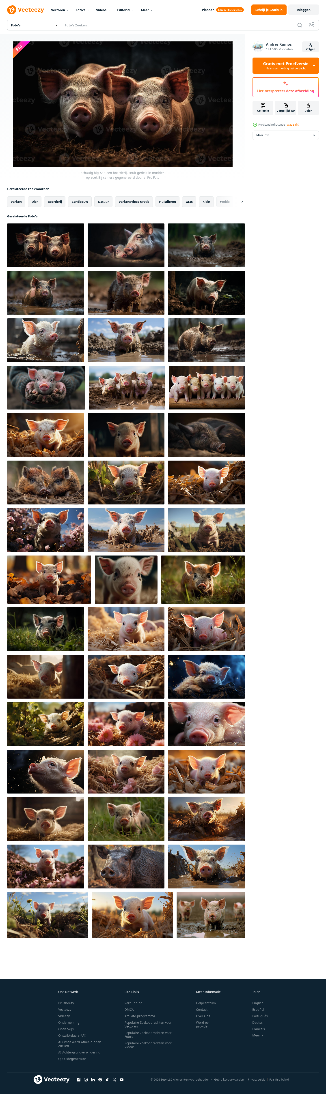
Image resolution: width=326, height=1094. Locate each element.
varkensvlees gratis (134, 201)
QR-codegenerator (72, 1059)
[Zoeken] (299, 25)
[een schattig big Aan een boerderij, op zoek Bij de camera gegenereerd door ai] (206, 482)
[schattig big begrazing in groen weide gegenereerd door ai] (45, 629)
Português (260, 1016)
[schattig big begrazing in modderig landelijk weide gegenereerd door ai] (206, 293)
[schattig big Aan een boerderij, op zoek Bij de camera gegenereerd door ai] (45, 724)
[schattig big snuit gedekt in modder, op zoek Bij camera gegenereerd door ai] (45, 293)
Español (258, 1009)
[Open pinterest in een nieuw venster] (100, 1079)
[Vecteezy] (25, 9)
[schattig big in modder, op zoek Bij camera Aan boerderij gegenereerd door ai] (126, 340)
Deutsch (258, 1022)
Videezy (64, 1016)
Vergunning (133, 1003)
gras (189, 201)
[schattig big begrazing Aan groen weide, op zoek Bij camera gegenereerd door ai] (45, 482)
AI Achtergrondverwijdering (79, 1052)
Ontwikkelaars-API (72, 1035)
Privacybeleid (257, 1079)
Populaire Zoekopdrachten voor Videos (148, 1045)
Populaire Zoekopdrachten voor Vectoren (148, 1024)
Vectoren (58, 10)
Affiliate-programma (140, 1016)
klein (206, 201)
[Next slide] (238, 201)
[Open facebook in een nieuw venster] (78, 1079)
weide (225, 201)
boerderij (55, 201)
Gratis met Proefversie (286, 65)
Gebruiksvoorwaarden (229, 1079)
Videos (101, 10)
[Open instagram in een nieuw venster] (86, 1079)
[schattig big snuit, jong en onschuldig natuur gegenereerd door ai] (126, 580)
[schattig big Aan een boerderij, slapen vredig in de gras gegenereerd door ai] (206, 677)
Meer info (262, 135)
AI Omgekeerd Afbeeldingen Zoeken (79, 1044)
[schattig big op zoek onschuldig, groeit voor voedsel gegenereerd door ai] (126, 435)
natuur (103, 201)
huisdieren (167, 201)
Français (258, 1029)
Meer (145, 10)
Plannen (208, 10)
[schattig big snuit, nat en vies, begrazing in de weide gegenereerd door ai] (45, 340)
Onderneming (69, 1022)
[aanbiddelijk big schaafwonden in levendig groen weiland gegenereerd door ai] (203, 580)
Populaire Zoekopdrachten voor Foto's (148, 1035)
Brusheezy (66, 1003)
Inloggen (304, 10)
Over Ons (203, 1016)
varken (16, 201)
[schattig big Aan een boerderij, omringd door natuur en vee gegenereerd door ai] (126, 482)
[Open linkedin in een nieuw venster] (93, 1079)
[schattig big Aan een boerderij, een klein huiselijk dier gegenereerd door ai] (45, 772)
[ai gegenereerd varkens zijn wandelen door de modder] (211, 915)
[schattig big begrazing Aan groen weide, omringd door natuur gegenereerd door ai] (206, 629)
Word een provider (203, 1024)
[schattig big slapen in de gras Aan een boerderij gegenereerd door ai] (206, 435)
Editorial (123, 10)
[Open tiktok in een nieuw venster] (107, 1079)
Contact (201, 1009)
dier (35, 201)
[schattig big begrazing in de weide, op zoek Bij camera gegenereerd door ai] (206, 245)
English (257, 1003)
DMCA (129, 1009)
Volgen (310, 49)
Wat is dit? (293, 125)
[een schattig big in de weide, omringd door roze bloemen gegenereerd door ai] (126, 724)
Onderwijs (66, 1029)
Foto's (80, 10)
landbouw (80, 201)
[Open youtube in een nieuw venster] (121, 1079)
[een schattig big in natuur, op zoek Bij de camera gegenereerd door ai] (45, 530)
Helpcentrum (206, 1003)
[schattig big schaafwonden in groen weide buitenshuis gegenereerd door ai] (126, 819)
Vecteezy (64, 1009)
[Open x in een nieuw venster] (114, 1079)
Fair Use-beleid (279, 1079)
